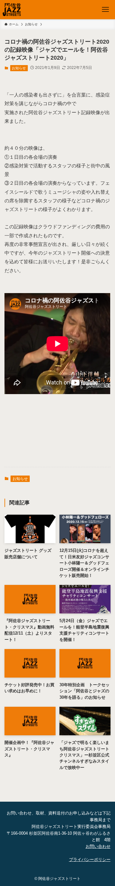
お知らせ (19, 68)
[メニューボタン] (105, 9)
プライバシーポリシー (90, 859)
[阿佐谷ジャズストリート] (11, 9)
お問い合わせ (98, 846)
